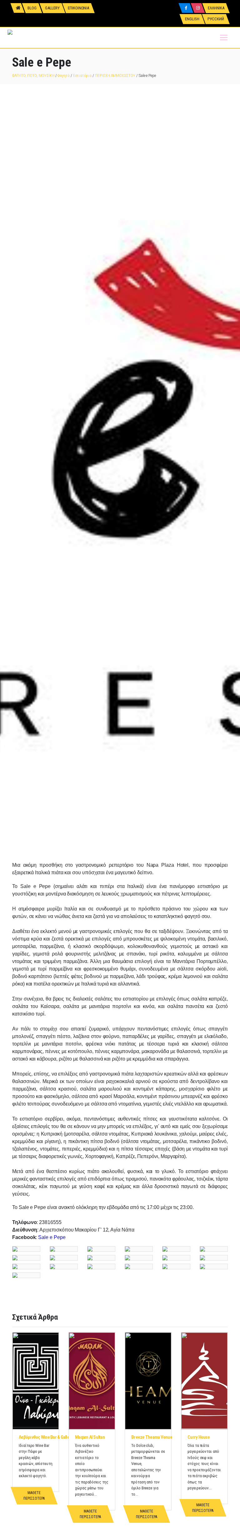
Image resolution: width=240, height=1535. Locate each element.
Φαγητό (64, 75)
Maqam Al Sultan (90, 1437)
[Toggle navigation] (223, 37)
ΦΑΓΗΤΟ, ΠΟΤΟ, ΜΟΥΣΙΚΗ (33, 75)
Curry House (199, 1437)
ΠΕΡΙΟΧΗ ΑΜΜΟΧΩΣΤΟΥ (115, 75)
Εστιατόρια (82, 75)
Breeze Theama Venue (151, 1437)
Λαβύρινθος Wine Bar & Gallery (46, 1437)
